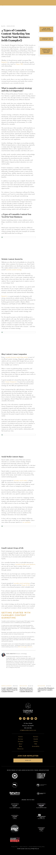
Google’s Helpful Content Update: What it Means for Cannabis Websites (9, 689)
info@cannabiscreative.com (28, 730)
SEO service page (22, 646)
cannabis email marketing (21, 583)
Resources (20, 748)
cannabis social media (20, 480)
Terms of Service (23, 846)
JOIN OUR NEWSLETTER (46, 29)
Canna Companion (11, 382)
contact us (30, 646)
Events (36, 741)
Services (20, 739)
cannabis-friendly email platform (25, 564)
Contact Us (46, 39)
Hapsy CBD (19, 64)
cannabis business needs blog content (16, 357)
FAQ (35, 744)
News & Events (6, 686)
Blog (3, 26)
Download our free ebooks (46, 51)
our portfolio (26, 522)
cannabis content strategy (14, 269)
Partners (35, 736)
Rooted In (4, 62)
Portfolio (20, 741)
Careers (20, 736)
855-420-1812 (28, 728)
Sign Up (28, 760)
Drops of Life (26, 585)
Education (11, 26)
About (20, 744)
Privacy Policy (14, 846)
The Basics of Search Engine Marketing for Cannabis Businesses (26, 689)
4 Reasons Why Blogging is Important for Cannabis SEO (46, 689)
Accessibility (35, 746)
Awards (36, 739)
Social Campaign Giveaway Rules (37, 846)
